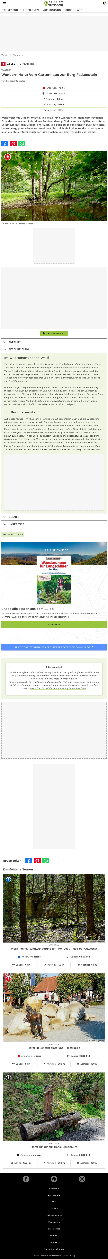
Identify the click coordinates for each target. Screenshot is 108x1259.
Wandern (18, 55)
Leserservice (54, 1229)
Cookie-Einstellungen (54, 1249)
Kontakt (54, 1235)
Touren (5, 55)
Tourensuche (11, 10)
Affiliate (54, 1208)
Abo (79, 10)
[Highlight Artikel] (104, 4)
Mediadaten (54, 1222)
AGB (54, 1202)
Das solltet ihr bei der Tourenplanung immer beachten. (58, 688)
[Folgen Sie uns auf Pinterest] (54, 1179)
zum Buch (54, 624)
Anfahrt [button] (14, 341)
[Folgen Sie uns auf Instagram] (82, 1179)
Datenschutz (54, 1195)
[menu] (4, 4)
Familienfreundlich (13, 534)
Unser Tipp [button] (16, 524)
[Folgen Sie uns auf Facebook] (26, 1179)
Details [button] (13, 516)
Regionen (32, 10)
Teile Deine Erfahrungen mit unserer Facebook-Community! (52, 647)
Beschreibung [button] (18, 349)
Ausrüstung (52, 10)
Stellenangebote (54, 1215)
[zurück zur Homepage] (53, 4)
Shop (68, 10)
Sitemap (54, 1242)
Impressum (54, 1188)
